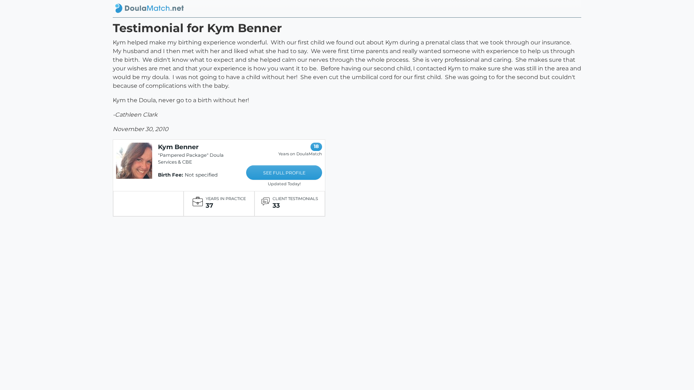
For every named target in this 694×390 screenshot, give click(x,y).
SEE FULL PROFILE (284, 173)
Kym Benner (178, 147)
